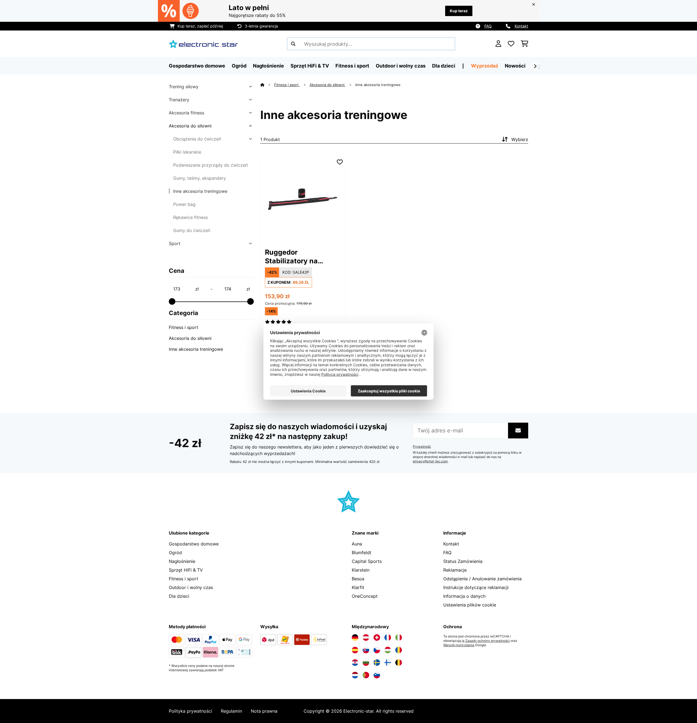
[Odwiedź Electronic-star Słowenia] (377, 675)
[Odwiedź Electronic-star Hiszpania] (355, 650)
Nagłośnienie (182, 561)
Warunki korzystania (458, 645)
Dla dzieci (179, 596)
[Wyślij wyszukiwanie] (293, 44)
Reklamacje (455, 570)
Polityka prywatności (190, 711)
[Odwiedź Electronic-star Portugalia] (366, 675)
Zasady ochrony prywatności (487, 641)
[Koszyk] (524, 44)
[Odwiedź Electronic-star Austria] (366, 637)
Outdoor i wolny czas (191, 587)
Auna (357, 544)
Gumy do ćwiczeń (191, 230)
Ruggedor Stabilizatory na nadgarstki (291, 256)
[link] (303, 199)
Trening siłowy (183, 86)
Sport (175, 243)
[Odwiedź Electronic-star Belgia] (398, 662)
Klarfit (358, 587)
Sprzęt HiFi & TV (186, 570)
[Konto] (498, 44)
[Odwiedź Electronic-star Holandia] (355, 675)
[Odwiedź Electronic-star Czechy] (377, 650)
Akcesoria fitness (186, 112)
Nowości (515, 66)
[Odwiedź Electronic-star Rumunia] (398, 650)
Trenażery (179, 99)
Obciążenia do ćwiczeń (197, 139)
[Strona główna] (267, 85)
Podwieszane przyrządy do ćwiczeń (210, 165)
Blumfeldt (361, 552)
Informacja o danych (464, 596)
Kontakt (521, 26)
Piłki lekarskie (187, 152)
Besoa (358, 578)
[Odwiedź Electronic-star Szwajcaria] (377, 637)
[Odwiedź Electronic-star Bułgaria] (366, 662)
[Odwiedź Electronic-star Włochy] (398, 637)
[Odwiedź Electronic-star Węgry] (387, 650)
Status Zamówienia (462, 561)
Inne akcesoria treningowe (200, 191)
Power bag (184, 204)
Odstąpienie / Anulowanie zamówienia (482, 578)
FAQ (488, 26)
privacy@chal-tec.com (430, 461)
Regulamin (231, 711)
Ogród (175, 552)
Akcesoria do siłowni (190, 126)
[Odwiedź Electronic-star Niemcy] (355, 637)
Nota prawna (264, 711)
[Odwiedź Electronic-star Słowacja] (366, 650)
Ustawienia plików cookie (469, 605)
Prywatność (422, 447)
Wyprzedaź (484, 66)
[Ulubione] (511, 44)
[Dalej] (535, 66)
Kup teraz (459, 10)
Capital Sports (367, 561)
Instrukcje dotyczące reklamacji (476, 587)
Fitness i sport (183, 327)
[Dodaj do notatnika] (340, 162)
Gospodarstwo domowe (194, 544)
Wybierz (519, 139)
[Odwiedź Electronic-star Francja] (387, 637)
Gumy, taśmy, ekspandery (199, 178)
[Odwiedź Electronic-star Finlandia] (387, 662)
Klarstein (360, 570)
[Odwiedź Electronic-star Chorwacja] (355, 662)
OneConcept (365, 596)
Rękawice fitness (190, 217)
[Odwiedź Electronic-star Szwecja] (377, 662)
